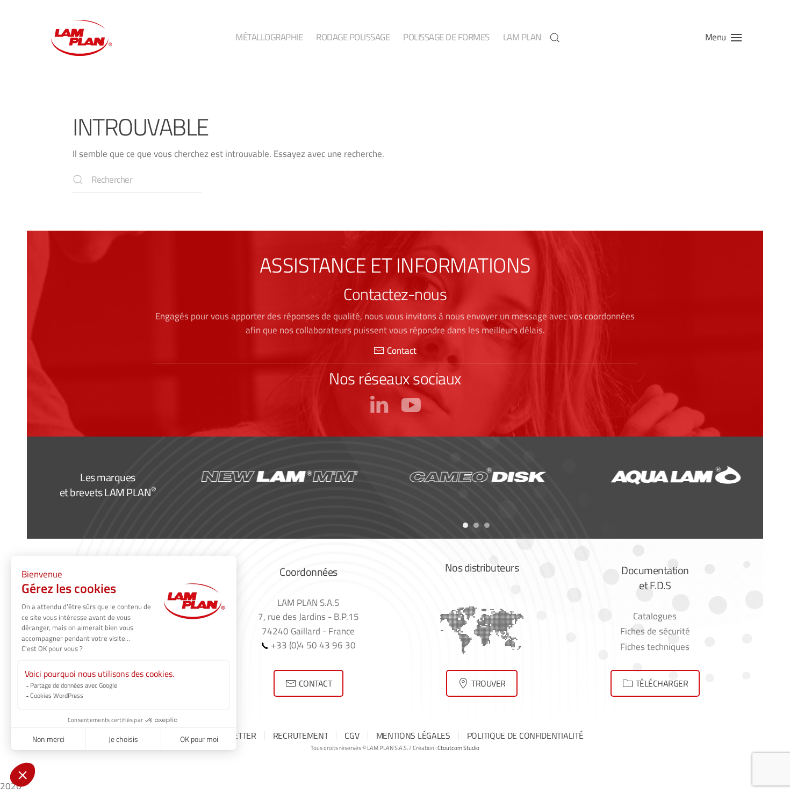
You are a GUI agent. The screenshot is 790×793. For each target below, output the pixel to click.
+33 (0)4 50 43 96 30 (312, 645)
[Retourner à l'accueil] (80, 38)
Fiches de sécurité (655, 631)
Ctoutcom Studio (458, 748)
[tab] (465, 525)
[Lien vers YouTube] (411, 403)
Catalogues (655, 616)
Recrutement (300, 735)
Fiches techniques (655, 646)
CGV (351, 735)
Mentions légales (413, 735)
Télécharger (662, 683)
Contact (401, 350)
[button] (554, 38)
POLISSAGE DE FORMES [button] (446, 37)
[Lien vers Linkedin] (379, 403)
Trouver (488, 683)
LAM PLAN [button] (522, 37)
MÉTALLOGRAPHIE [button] (269, 37)
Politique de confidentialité (525, 735)
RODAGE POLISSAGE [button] (353, 37)
